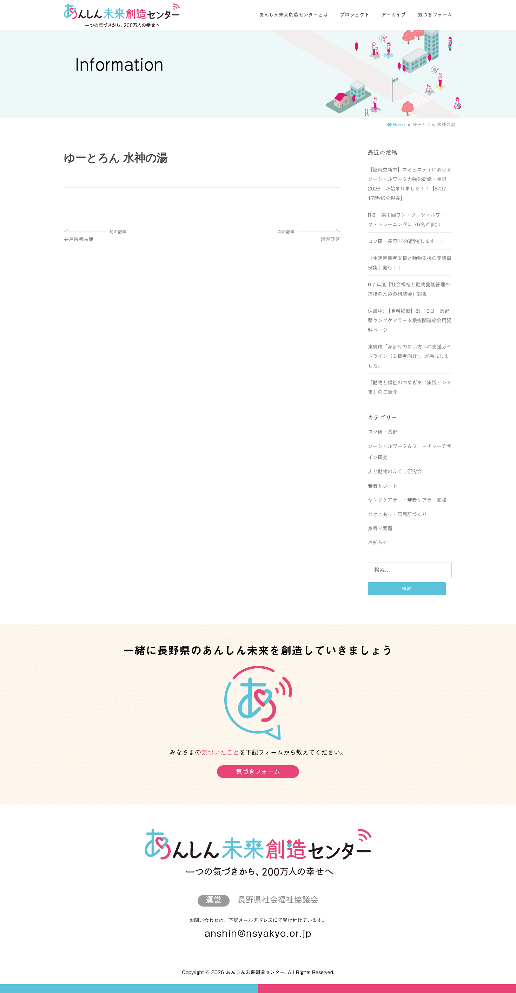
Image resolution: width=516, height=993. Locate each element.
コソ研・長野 (382, 431)
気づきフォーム (435, 14)
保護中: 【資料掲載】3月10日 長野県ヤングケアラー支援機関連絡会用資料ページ (409, 320)
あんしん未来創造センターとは (293, 14)
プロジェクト (354, 14)
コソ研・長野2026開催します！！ (406, 241)
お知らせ (378, 542)
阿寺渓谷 (309, 236)
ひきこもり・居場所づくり (397, 514)
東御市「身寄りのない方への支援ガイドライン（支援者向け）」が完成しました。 (409, 356)
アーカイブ (393, 14)
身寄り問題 (380, 528)
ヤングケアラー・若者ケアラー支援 (407, 500)
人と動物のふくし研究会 (395, 471)
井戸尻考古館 (95, 236)
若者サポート (382, 485)
